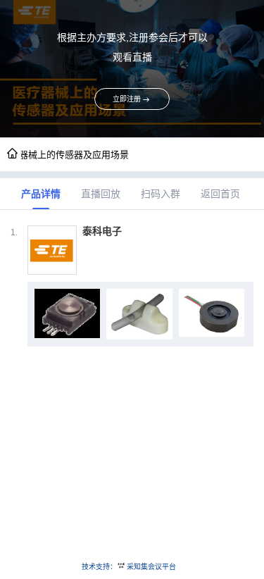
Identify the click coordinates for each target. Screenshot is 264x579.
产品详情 (41, 193)
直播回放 (100, 193)
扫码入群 (160, 193)
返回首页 (220, 193)
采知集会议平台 (151, 567)
